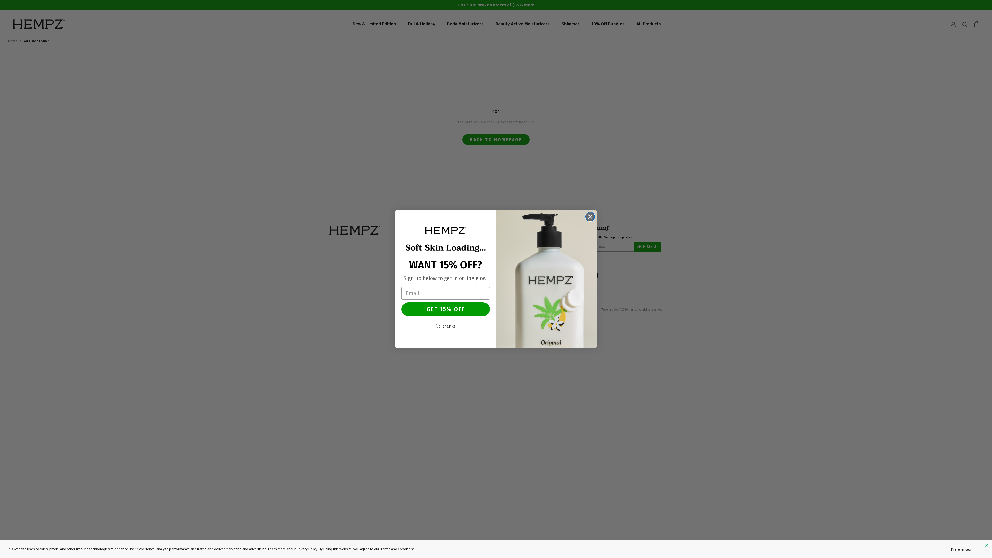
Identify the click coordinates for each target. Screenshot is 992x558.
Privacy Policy (307, 549)
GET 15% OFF (446, 309)
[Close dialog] (590, 216)
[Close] (986, 545)
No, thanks (446, 326)
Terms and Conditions (397, 549)
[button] (445, 230)
